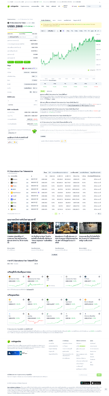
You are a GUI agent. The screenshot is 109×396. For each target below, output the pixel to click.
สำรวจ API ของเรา (52, 80)
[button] (26, 72)
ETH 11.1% (69, 1)
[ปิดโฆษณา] (61, 277)
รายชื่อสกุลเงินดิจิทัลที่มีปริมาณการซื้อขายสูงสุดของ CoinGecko (81, 105)
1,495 (22, 1)
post (58, 25)
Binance (47, 97)
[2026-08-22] (95, 31)
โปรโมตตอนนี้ (29, 289)
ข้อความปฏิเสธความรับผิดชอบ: (14, 387)
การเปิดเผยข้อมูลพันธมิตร (12, 173)
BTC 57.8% (64, 1)
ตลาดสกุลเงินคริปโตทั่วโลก (90, 132)
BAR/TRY (33, 179)
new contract (86, 24)
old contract (78, 24)
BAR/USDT (34, 182)
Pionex (48, 99)
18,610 (11, 1)
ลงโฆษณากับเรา (11, 132)
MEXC (53, 99)
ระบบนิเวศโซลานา (75, 133)
